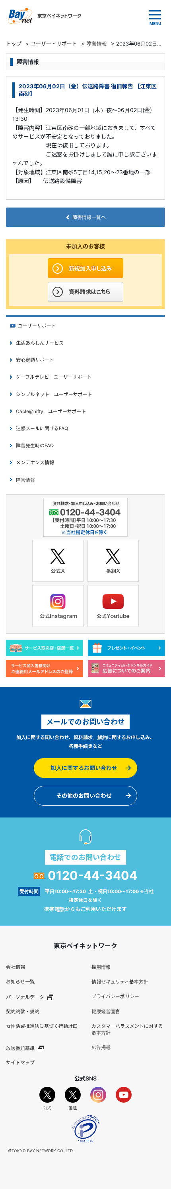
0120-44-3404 (92, 875)
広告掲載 (101, 1047)
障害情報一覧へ (89, 217)
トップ (13, 43)
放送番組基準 (20, 1048)
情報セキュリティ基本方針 (119, 982)
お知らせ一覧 (20, 982)
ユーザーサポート (37, 326)
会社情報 (15, 967)
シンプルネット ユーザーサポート (54, 394)
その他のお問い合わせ (84, 795)
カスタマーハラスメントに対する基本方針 (127, 1029)
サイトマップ (20, 1062)
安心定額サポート (35, 360)
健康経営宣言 (105, 1011)
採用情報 (101, 967)
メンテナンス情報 (35, 462)
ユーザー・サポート (54, 43)
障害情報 (96, 43)
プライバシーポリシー (115, 996)
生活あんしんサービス (40, 343)
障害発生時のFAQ (35, 445)
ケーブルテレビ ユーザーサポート (54, 377)
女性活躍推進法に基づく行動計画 (42, 1026)
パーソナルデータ (25, 997)
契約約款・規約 (22, 1011)
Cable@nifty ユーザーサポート (51, 411)
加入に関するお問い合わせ (84, 767)
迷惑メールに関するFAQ (42, 428)
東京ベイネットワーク (44, 16)
